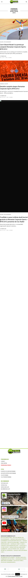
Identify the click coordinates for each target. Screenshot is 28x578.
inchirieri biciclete (5, 489)
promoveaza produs (6, 465)
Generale (2, 83)
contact (3, 461)
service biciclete (5, 487)
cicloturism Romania (6, 477)
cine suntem (4, 463)
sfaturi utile (4, 485)
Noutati (1, 42)
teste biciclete (4, 483)
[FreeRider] (14, 2)
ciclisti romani (4, 475)
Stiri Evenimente (7, 42)
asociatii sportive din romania (8, 473)
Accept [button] (17, 574)
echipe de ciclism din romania (8, 471)
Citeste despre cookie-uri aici (15, 576)
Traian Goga (3, 56)
